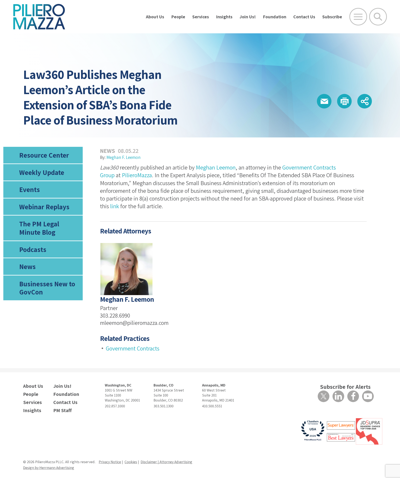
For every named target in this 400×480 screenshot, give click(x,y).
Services (200, 17)
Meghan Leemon (216, 167)
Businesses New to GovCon (47, 288)
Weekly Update (41, 172)
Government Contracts (132, 348)
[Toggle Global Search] (378, 17)
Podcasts (32, 249)
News (27, 266)
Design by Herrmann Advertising (48, 467)
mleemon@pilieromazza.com (134, 323)
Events (29, 189)
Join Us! (248, 17)
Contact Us (304, 17)
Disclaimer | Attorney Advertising (166, 461)
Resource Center (44, 155)
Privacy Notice (110, 461)
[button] (324, 101)
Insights (224, 17)
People (178, 17)
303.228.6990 (115, 315)
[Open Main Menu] (358, 17)
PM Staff (62, 410)
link (114, 206)
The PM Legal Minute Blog (39, 228)
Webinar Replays (44, 206)
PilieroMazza (137, 175)
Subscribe (332, 17)
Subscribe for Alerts (345, 386)
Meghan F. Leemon (123, 157)
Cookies (131, 461)
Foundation (274, 17)
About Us (155, 17)
